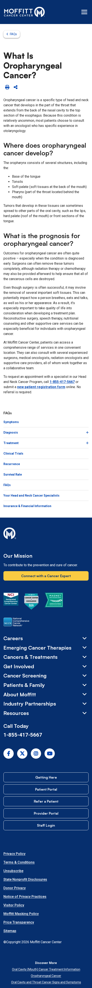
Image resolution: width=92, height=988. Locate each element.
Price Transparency (18, 922)
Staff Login (46, 825)
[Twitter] (22, 753)
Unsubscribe (13, 871)
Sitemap (9, 931)
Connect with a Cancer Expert (46, 576)
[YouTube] (50, 753)
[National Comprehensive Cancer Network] (16, 623)
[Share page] (15, 87)
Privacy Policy (14, 854)
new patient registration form (41, 387)
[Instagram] (36, 753)
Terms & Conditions (19, 862)
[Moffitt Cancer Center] (24, 12)
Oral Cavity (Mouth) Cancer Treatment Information (46, 969)
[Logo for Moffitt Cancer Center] (46, 534)
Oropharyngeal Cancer (46, 975)
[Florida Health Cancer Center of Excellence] (31, 602)
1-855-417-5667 (62, 382)
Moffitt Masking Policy (21, 914)
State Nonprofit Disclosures (25, 879)
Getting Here (46, 777)
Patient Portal (46, 789)
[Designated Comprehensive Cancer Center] (10, 602)
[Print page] (7, 87)
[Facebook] (8, 753)
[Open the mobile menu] (84, 12)
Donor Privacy (14, 888)
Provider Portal (46, 813)
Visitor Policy (13, 905)
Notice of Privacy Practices (24, 897)
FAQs (13, 34)
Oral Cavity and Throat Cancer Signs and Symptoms (46, 982)
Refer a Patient (46, 801)
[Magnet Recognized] (54, 602)
